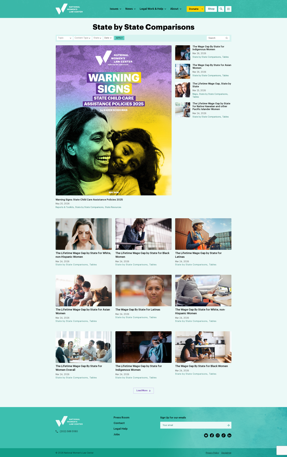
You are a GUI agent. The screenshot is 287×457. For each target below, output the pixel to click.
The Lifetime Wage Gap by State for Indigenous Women (138, 368)
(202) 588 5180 (69, 431)
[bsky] (206, 435)
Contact (119, 423)
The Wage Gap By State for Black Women (201, 366)
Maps (195, 94)
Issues (114, 8)
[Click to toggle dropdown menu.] (120, 9)
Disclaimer (226, 453)
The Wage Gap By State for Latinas (137, 309)
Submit (228, 425)
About (174, 8)
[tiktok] (224, 435)
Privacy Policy (212, 453)
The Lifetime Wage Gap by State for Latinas (198, 255)
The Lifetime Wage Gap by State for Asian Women (83, 311)
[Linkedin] (229, 435)
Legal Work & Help (151, 8)
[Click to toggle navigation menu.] (228, 9)
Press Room (121, 417)
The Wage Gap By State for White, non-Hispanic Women (200, 311)
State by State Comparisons (89, 207)
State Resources (113, 207)
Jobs (117, 434)
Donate (194, 9)
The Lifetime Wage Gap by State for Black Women (142, 255)
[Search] (221, 9)
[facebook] (212, 435)
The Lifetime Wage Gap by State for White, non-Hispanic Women (83, 255)
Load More (142, 391)
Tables (225, 57)
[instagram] (218, 435)
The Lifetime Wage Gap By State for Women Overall (79, 368)
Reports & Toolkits (65, 207)
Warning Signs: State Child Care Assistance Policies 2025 (89, 200)
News (129, 8)
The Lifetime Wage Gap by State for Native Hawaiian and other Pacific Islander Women (211, 106)
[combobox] (65, 38)
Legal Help (121, 428)
